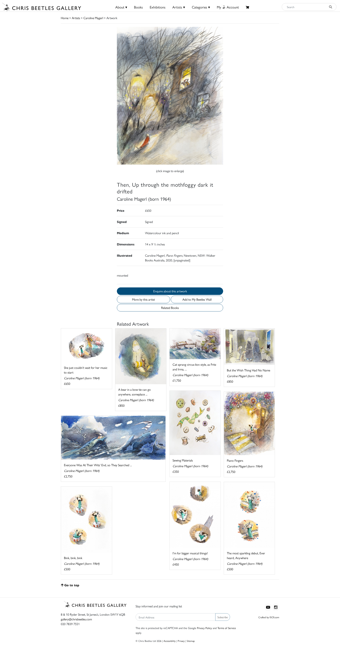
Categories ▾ (201, 7)
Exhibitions (157, 7)
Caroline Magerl (93, 18)
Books (138, 7)
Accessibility (170, 641)
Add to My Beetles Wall (197, 299)
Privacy (181, 641)
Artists (76, 18)
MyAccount (228, 7)
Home (64, 18)
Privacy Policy (204, 628)
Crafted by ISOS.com (268, 617)
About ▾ (121, 7)
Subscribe (222, 617)
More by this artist (143, 299)
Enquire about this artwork (170, 291)
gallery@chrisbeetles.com (76, 619)
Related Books (170, 307)
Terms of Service (226, 628)
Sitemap (191, 641)
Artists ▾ (178, 7)
